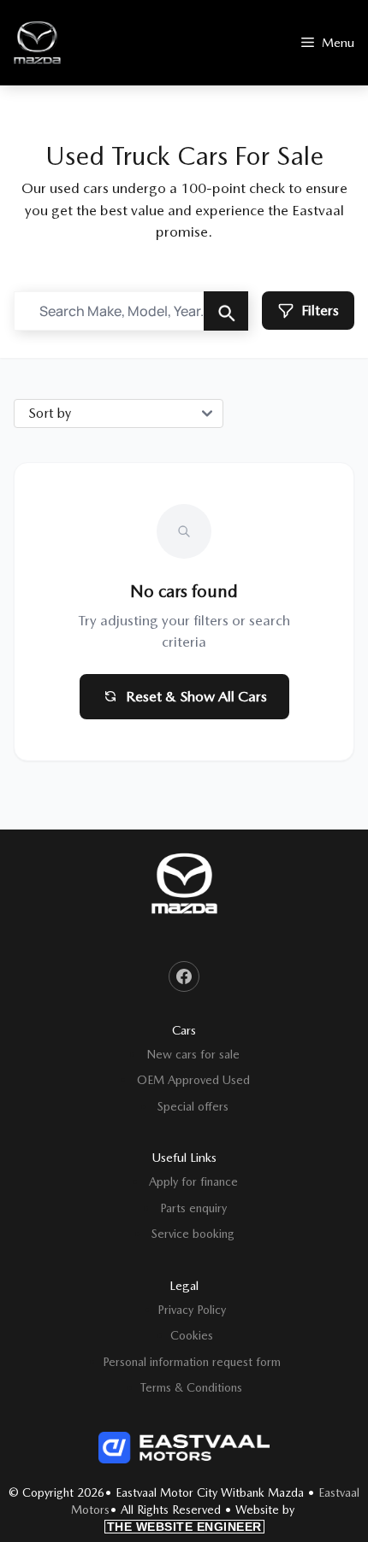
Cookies (191, 1335)
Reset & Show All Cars (196, 696)
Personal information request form (192, 1362)
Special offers (193, 1106)
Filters (320, 310)
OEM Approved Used (193, 1080)
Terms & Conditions (191, 1387)
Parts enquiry (193, 1208)
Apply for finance (193, 1181)
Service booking (192, 1233)
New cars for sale (193, 1054)
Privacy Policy (191, 1309)
